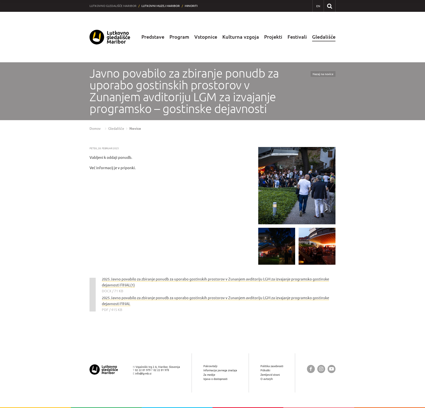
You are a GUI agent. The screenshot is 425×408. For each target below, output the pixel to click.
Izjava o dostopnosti (215, 378)
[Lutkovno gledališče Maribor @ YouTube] (331, 369)
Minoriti (191, 6)
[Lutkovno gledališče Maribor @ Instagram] (321, 369)
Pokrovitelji (210, 366)
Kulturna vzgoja (240, 37)
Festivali (297, 37)
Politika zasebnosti (271, 366)
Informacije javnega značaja (220, 370)
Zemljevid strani (270, 374)
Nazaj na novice (323, 74)
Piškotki (265, 370)
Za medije (209, 374)
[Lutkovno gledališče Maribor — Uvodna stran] (110, 37)
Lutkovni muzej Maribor (160, 6)
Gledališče (323, 37)
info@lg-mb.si (143, 373)
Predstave (152, 37)
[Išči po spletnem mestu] (329, 6)
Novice (135, 129)
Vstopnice (205, 37)
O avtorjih (266, 378)
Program (179, 37)
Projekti (273, 37)
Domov (95, 129)
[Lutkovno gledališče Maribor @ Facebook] (311, 369)
